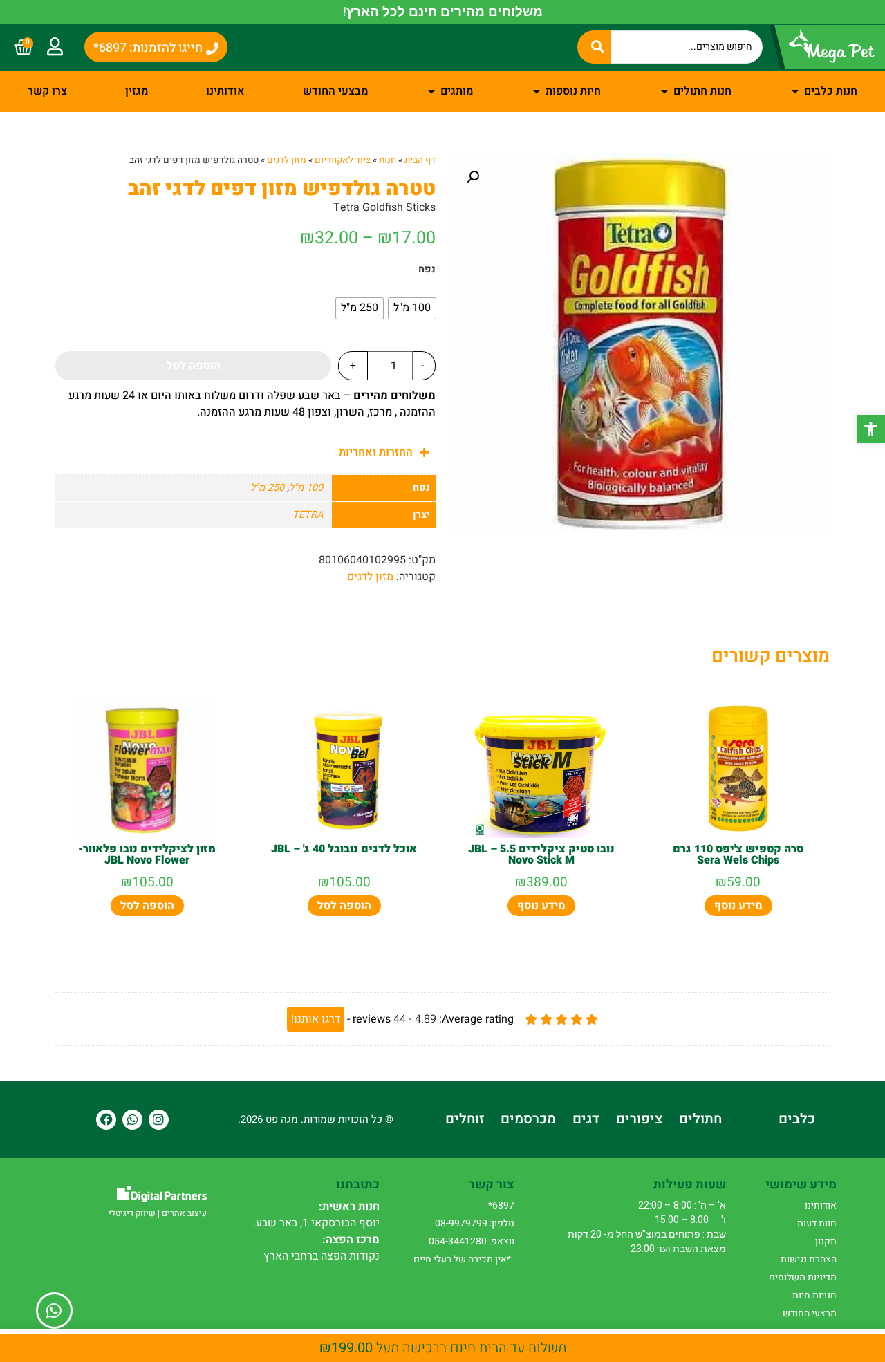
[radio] (412, 308)
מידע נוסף (738, 905)
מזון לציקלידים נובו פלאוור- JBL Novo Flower (147, 854)
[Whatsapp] (132, 1120)
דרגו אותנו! (315, 1019)
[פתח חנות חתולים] (664, 91)
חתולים (700, 1119)
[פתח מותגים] (431, 91)
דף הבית (420, 160)
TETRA (307, 514)
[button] (871, 429)
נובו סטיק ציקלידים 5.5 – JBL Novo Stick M (541, 854)
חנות (387, 160)
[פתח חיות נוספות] (536, 91)
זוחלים (464, 1119)
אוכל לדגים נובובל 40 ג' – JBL (344, 849)
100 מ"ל (306, 488)
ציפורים (639, 1119)
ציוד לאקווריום (343, 160)
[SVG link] (162, 1194)
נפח (427, 269)
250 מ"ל (267, 488)
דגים (585, 1119)
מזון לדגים (286, 160)
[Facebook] (106, 1120)
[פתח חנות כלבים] (795, 91)
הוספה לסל (194, 365)
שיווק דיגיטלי (132, 1213)
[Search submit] (594, 47)
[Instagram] (159, 1120)
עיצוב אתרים (184, 1213)
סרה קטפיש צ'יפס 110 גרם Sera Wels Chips (738, 854)
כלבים (797, 1119)
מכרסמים (528, 1119)
